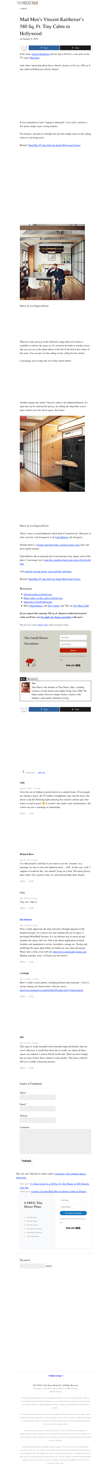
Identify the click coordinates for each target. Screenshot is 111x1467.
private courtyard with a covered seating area (58, 544)
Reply (23, 813)
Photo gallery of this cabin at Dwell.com (43, 598)
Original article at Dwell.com (38, 594)
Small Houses (36, 605)
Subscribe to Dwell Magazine (38, 601)
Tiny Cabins (53, 605)
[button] (37, 662)
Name (23, 1092)
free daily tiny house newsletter (56, 617)
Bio (24, 679)
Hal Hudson (26, 919)
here (62, 1463)
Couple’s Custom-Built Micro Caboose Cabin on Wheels (58, 1191)
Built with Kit (73, 665)
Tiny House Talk (81, 605)
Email (23, 1104)
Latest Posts (33, 679)
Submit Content (55, 1391)
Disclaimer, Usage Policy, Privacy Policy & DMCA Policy (55, 1388)
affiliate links (43, 624)
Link (31, 813)
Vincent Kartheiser (40, 53)
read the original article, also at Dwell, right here (48, 571)
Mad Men (34, 57)
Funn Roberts (61, 537)
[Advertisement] (55, 381)
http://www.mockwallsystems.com (69, 951)
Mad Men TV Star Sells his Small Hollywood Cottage (55, 145)
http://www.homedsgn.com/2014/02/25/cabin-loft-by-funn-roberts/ (51, 990)
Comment (24, 1127)
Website (24, 1115)
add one (41, 772)
